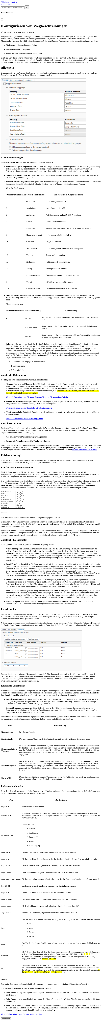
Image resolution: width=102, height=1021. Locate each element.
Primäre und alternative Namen (84, 450)
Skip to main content (9, 2)
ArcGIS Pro (6, 4)
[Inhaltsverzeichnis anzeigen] (2, 20)
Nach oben (6, 1019)
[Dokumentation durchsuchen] (27, 7)
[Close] (2, 18)
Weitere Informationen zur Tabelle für (29, 408)
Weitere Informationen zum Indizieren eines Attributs (21, 1014)
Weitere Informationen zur (24, 418)
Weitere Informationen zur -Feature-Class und (28, 397)
